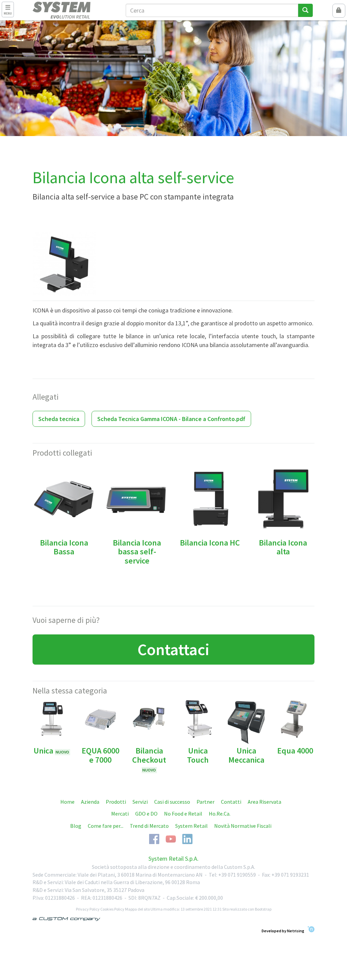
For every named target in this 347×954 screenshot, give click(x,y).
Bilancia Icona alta (283, 547)
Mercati (120, 813)
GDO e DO (146, 813)
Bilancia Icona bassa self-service (137, 551)
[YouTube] (171, 838)
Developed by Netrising (283, 930)
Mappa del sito (137, 909)
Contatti (231, 801)
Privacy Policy (88, 909)
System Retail (191, 825)
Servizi (140, 801)
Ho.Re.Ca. (219, 813)
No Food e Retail (183, 813)
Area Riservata (264, 801)
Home (67, 801)
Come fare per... (105, 825)
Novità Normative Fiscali (242, 825)
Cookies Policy (112, 909)
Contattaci (173, 649)
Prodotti (116, 801)
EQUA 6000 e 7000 (100, 755)
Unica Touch (198, 755)
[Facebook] (154, 838)
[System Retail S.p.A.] (74, 10)
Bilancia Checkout (149, 758)
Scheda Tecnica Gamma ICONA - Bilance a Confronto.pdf (171, 419)
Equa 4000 (295, 750)
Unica (51, 750)
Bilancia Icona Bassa (64, 547)
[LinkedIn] (187, 838)
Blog (75, 825)
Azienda (90, 801)
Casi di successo (172, 801)
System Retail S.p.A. (173, 858)
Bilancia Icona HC (210, 542)
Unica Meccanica (246, 755)
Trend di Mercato (149, 825)
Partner (206, 801)
